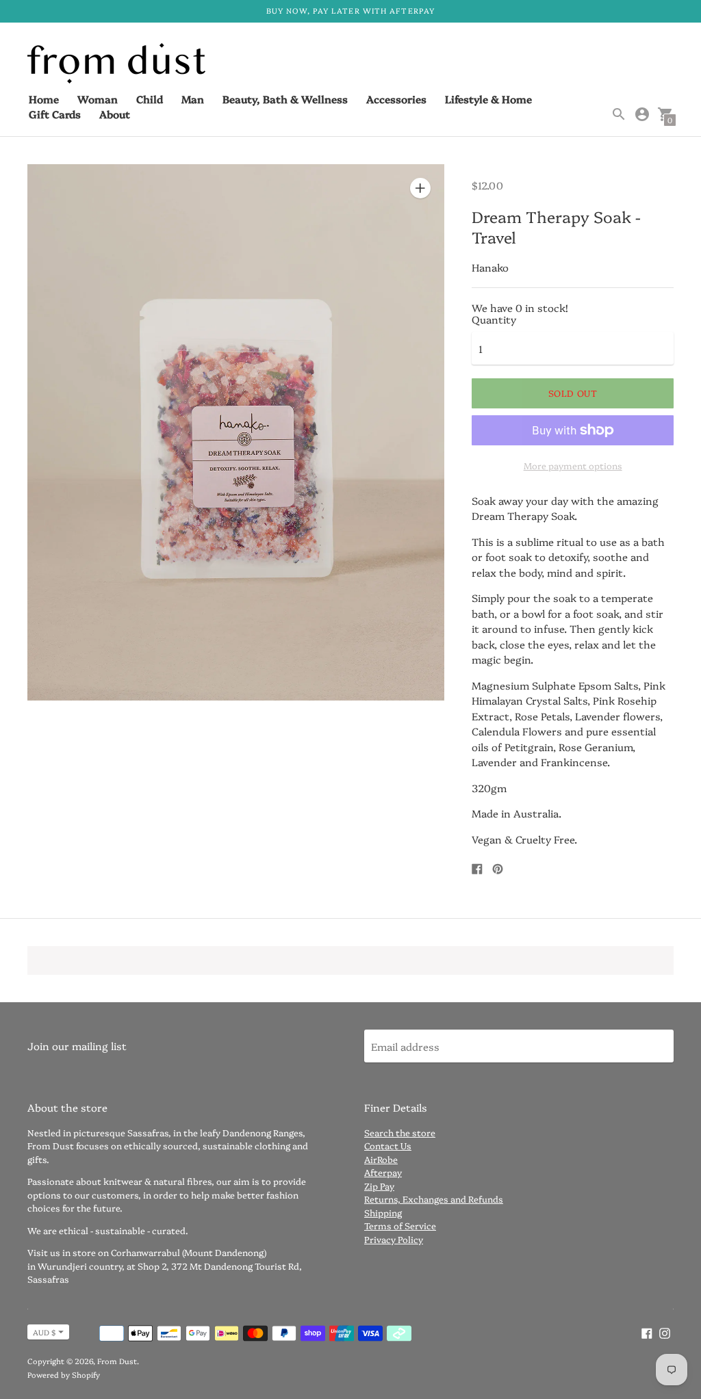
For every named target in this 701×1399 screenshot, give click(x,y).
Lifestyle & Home (488, 99)
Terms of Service (400, 1225)
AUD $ (44, 1332)
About (114, 114)
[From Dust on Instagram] (664, 1331)
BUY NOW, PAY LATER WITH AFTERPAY (350, 10)
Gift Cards (55, 114)
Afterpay (383, 1172)
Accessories (396, 99)
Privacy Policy (393, 1239)
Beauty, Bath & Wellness (285, 99)
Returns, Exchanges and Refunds (433, 1198)
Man (192, 99)
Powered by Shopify (63, 1375)
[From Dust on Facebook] (646, 1331)
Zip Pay (379, 1185)
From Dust (117, 1361)
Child (149, 99)
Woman (97, 99)
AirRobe (381, 1159)
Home (44, 99)
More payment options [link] (573, 465)
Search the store (399, 1132)
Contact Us (387, 1145)
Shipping (383, 1212)
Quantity (494, 319)
